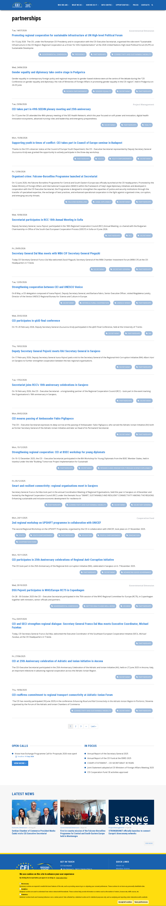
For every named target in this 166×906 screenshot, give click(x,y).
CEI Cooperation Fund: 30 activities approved (107, 772)
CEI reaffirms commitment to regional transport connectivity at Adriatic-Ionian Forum (62, 695)
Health (148, 125)
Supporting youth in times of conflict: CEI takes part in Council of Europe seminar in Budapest (67, 142)
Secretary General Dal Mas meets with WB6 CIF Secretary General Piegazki (56, 253)
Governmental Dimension (141, 31)
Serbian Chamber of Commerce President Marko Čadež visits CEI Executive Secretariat (33, 832)
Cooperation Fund (145, 518)
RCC (130, 235)
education (87, 535)
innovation (134, 535)
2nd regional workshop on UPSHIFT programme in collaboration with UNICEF (56, 522)
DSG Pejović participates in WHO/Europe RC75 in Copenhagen (48, 590)
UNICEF (110, 529)
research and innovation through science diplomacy (125, 468)
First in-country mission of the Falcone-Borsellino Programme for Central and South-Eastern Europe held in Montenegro (82, 833)
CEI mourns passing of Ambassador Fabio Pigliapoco (43, 418)
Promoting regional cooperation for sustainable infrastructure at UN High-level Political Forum (67, 35)
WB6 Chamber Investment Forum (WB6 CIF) (119, 259)
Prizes (136, 5)
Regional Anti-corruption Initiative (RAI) (74, 566)
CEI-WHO (126, 606)
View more (19, 763)
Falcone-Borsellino (77, 202)
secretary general (121, 269)
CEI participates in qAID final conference (36, 320)
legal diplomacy (103, 202)
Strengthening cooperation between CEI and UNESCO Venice (47, 287)
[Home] (22, 4)
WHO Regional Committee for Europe (114, 596)
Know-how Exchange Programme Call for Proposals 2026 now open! (46, 753)
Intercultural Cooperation (95, 303)
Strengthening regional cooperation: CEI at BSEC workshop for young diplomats (58, 452)
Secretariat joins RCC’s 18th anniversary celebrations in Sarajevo (50, 385)
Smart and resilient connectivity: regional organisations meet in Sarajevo (55, 485)
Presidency (80, 54)
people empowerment (110, 535)
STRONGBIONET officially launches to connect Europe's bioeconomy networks (129, 832)
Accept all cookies (125, 902)
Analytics (24, 889)
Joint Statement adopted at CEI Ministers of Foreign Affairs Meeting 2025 (120, 767)
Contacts (145, 5)
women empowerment (76, 91)
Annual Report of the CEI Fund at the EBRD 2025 (109, 758)
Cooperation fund (27, 542)
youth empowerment (122, 158)
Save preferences (141, 902)
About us (120, 865)
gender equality (103, 91)
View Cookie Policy (61, 878)
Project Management (143, 104)
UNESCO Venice (123, 303)
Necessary (25, 884)
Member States (123, 868)
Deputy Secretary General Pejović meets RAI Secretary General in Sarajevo (56, 351)
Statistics (24, 894)
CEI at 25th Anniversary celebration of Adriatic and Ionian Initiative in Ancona (57, 661)
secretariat (124, 91)
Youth (101, 158)
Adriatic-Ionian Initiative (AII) (136, 424)
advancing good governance (137, 572)
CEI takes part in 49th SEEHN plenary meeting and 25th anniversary (51, 109)
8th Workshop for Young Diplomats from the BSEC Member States (111, 458)
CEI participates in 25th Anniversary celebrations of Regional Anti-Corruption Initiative (63, 559)
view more (149, 843)
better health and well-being (100, 606)
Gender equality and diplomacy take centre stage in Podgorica (48, 72)
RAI (150, 333)
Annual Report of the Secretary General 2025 (107, 753)
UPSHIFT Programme (58, 529)
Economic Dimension (19, 827)
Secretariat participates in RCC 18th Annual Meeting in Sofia (47, 219)
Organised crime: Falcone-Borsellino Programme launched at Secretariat (54, 176)
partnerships (99, 54)
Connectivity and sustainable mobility (132, 54)
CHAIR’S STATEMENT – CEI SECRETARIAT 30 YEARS (110, 763)
